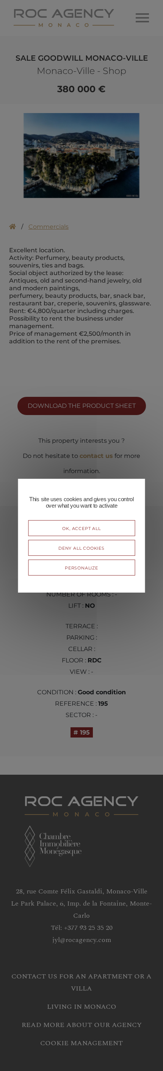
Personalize (81, 567)
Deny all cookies (81, 547)
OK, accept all (81, 528)
